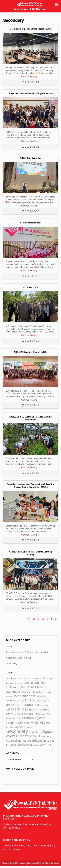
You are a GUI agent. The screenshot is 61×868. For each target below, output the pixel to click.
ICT (37, 704)
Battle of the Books (35, 679)
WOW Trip (45, 744)
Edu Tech (20, 701)
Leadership (15, 709)
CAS (26, 683)
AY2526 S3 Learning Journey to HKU (30, 352)
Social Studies (35, 732)
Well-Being (33, 745)
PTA (48, 723)
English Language (37, 700)
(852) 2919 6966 (11, 849)
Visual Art (22, 744)
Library (10, 713)
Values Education (34, 740)
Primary (38, 722)
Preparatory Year (18, 722)
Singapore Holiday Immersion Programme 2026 (30, 93)
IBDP (30, 704)
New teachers (43, 713)
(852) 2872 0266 (11, 828)
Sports (23, 736)
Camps (48, 678)
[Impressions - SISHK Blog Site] (29, 6)
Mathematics (22, 713)
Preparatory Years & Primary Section (24, 652)
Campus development (14, 683)
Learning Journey (37, 709)
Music (31, 714)
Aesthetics (12, 678)
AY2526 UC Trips (30, 287)
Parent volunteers (13, 718)
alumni (22, 678)
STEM (33, 736)
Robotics (18, 727)
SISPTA (10, 663)
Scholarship (29, 727)
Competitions (22, 696)
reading (9, 727)
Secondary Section (15, 658)
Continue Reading (29, 76)
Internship (44, 705)
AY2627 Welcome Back (30, 223)
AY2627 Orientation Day (30, 158)
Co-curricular (31, 691)
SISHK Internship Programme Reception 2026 (31, 29)
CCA (31, 683)
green (10, 704)
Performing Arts (33, 718)
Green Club (20, 705)
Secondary (17, 731)
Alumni (9, 646)
